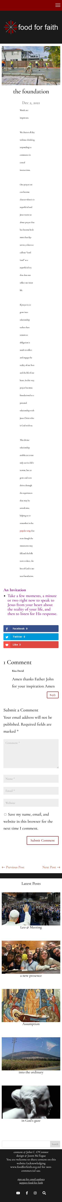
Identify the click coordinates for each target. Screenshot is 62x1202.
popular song (25, 530)
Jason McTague (37, 1155)
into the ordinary (31, 1072)
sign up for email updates (31, 1179)
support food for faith (31, 1182)
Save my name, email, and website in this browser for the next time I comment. (28, 821)
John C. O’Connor (37, 1152)
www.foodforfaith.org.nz (25, 1167)
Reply (53, 694)
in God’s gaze (31, 1120)
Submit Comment (42, 840)
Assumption (31, 1024)
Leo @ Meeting (31, 927)
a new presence (31, 975)
